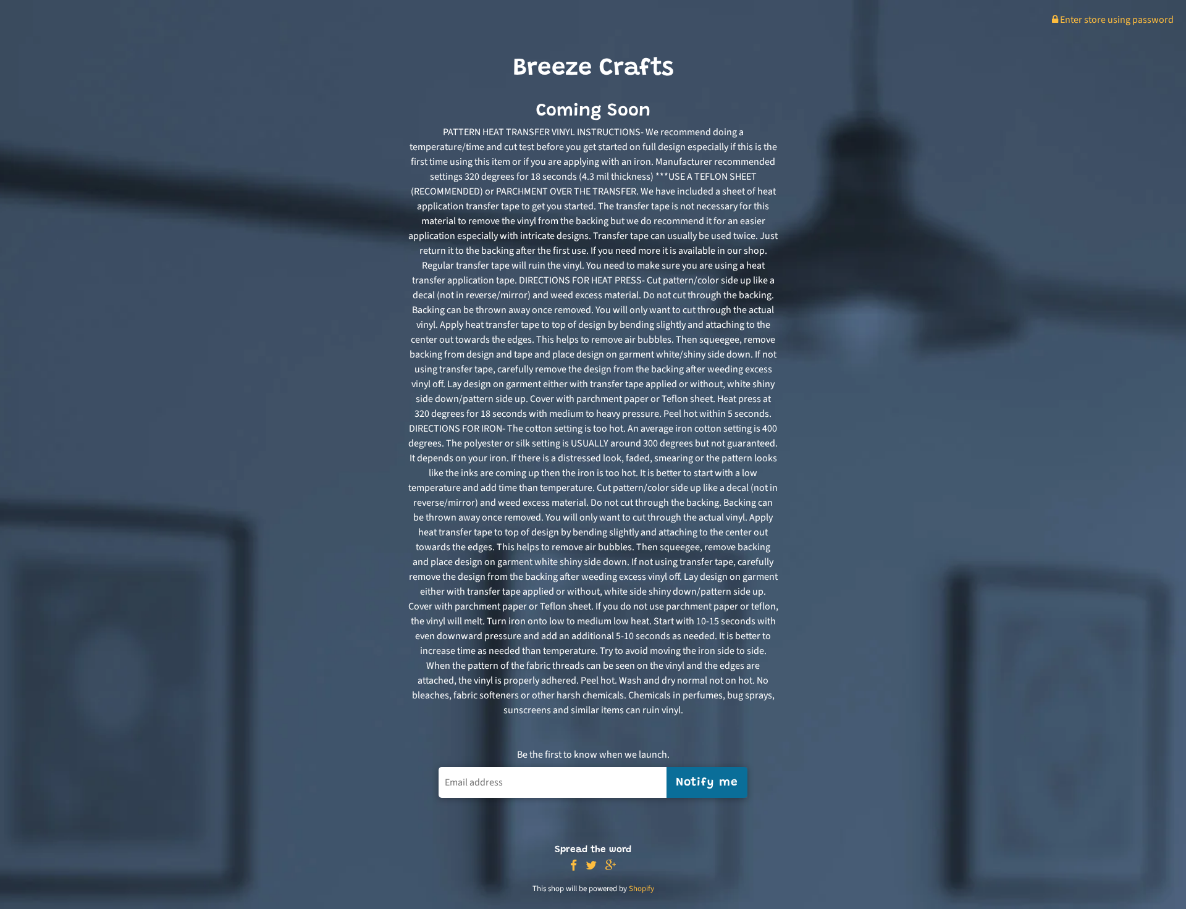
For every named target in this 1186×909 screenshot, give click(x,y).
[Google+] (611, 866)
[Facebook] (573, 866)
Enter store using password (1116, 20)
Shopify (641, 888)
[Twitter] (591, 866)
